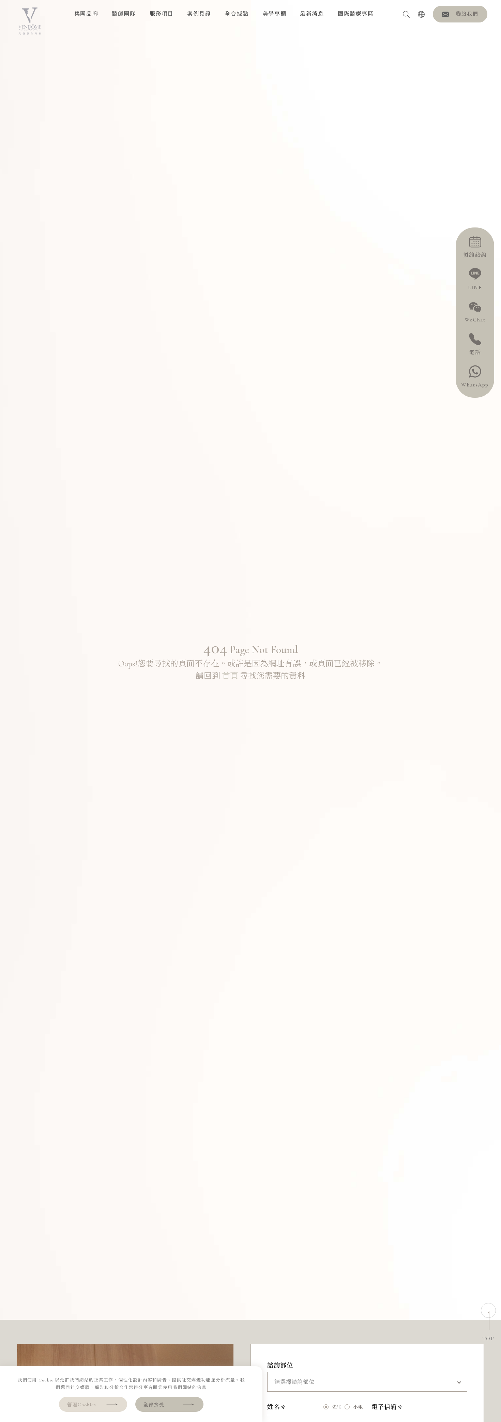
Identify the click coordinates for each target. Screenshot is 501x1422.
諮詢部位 (280, 1365)
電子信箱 (384, 1407)
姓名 (273, 1407)
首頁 (230, 676)
